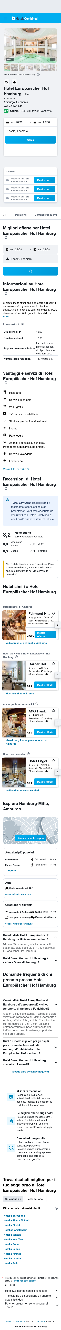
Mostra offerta (41, 634)
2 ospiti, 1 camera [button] (17, 131)
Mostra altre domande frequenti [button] (30, 1071)
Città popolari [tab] (13, 1199)
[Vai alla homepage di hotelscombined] (25, 18)
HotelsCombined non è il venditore (26, 1291)
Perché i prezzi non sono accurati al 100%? (26, 1305)
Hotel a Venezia (12, 1234)
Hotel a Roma (11, 1244)
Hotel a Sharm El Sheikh (17, 1220)
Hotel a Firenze (12, 1253)
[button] (5, 18)
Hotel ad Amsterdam (15, 1230)
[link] (26, 642)
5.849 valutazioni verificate (36, 111)
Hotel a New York (13, 1239)
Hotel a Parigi (11, 1263)
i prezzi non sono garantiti (24, 1280)
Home (9, 1321)
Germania (20, 1321)
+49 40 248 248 (13, 106)
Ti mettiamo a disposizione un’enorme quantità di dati (28, 1297)
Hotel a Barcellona (14, 1215)
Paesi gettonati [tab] (35, 1199)
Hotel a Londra (12, 1258)
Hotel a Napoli (12, 1249)
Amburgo (41, 1321)
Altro (6, 316)
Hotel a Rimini (12, 1225)
